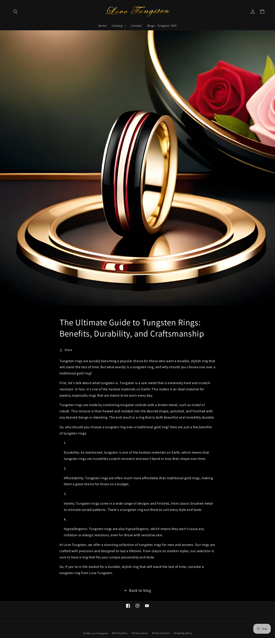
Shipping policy (183, 633)
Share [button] (68, 350)
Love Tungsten (100, 633)
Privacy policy (140, 633)
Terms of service (161, 633)
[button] (15, 11)
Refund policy (119, 633)
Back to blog (140, 590)
